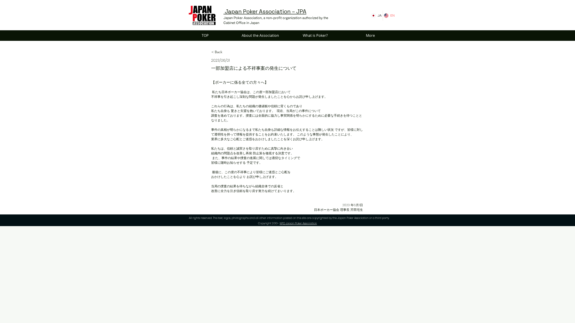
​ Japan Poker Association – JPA (264, 11)
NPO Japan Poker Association (298, 223)
